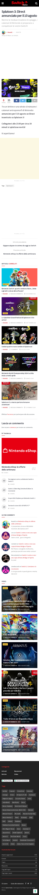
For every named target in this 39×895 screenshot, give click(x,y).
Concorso (29, 791)
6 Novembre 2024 (30, 294)
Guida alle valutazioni (17, 884)
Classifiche (20, 791)
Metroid (30, 810)
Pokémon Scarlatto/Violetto (11, 825)
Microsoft (17, 814)
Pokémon (17, 821)
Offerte (10, 821)
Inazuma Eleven (20, 798)
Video (5, 313)
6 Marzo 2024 (29, 378)
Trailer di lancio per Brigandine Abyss (18, 719)
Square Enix (6, 832)
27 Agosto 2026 (24, 665)
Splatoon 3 (9, 186)
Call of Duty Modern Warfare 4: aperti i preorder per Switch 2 (18, 689)
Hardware (32, 795)
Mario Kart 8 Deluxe (21, 806)
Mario (23, 802)
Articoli (4, 771)
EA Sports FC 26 (21, 795)
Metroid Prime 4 (7, 814)
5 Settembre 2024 (30, 323)
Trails (24, 836)
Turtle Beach (6, 840)
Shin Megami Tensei (8, 829)
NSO (4, 821)
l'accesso (10, 414)
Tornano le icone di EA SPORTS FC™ (19, 506)
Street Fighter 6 (17, 832)
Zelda (12, 844)
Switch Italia (9, 888)
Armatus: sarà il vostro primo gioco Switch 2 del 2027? (17, 661)
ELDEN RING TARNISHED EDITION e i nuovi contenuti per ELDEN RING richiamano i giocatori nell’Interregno (18, 604)
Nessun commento (17, 294)
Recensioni (18, 771)
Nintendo (24, 817)
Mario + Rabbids (7, 806)
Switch (27, 832)
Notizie (6, 284)
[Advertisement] (19, 57)
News (16, 817)
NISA (30, 817)
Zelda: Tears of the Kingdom (25, 844)
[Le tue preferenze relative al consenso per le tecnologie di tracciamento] (35, 891)
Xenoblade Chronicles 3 (27, 840)
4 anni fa (18, 32)
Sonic (18, 829)
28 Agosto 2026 (24, 609)
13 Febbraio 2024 (30, 407)
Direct (12, 795)
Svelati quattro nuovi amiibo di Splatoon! (17, 346)
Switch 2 (5, 836)
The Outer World (15, 836)
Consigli (5, 795)
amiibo (5, 791)
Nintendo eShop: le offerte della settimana (13, 468)
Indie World (6, 802)
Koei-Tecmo (15, 802)
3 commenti (14, 349)
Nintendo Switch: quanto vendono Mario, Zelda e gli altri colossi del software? (19, 289)
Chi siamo (5, 884)
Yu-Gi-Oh (5, 844)
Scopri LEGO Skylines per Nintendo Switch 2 (21, 498)
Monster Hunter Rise (29, 814)
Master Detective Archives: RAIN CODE (14, 810)
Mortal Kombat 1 (7, 817)
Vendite (15, 840)
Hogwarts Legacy (8, 798)
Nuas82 (10, 32)
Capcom (12, 791)
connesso (13, 427)
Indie (29, 798)
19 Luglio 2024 (25, 349)
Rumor (24, 825)
